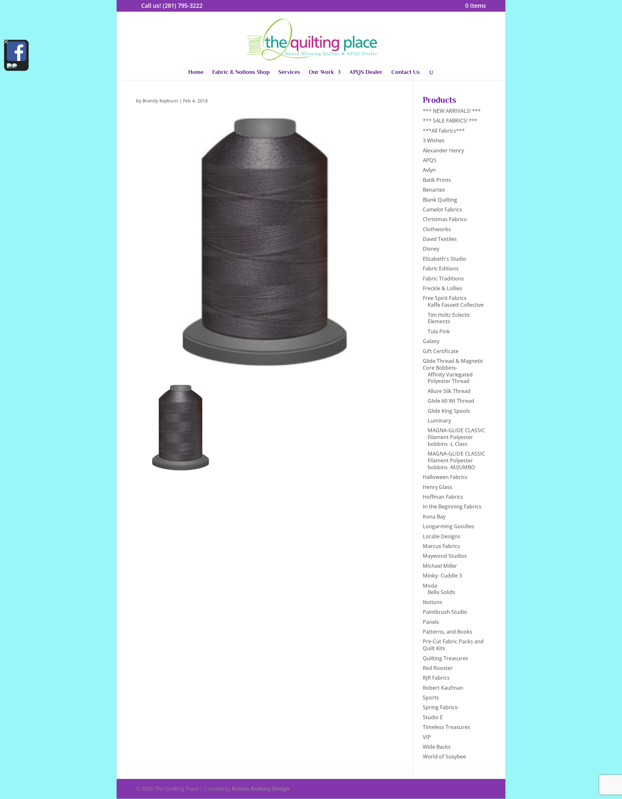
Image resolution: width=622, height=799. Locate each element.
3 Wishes (433, 140)
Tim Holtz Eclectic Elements (449, 318)
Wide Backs (437, 746)
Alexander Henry (443, 150)
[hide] (6, 41)
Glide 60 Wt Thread (451, 400)
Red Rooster (438, 668)
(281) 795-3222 (182, 5)
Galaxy (431, 341)
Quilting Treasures (445, 658)
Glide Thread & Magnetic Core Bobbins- (453, 364)
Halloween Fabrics (445, 477)
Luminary (439, 420)
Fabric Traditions (443, 278)
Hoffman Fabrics (443, 496)
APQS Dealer (366, 72)
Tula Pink (439, 331)
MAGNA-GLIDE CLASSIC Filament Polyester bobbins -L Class (456, 437)
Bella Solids (441, 592)
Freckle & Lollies (442, 288)
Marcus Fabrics (441, 546)
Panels (431, 622)
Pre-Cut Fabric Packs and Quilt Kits (453, 645)
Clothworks (437, 229)
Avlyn (429, 169)
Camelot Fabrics (442, 209)
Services (289, 72)
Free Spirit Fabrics (444, 298)
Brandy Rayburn (160, 101)
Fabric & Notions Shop (241, 72)
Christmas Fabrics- (445, 219)
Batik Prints (437, 180)
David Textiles (440, 239)
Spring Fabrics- (441, 707)
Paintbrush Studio (445, 611)
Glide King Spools (449, 410)
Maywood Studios (445, 555)
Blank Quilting (440, 199)
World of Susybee (444, 756)
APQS (429, 160)
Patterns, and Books (447, 631)
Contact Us (405, 72)
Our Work (321, 72)
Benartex (434, 189)
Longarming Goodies (448, 526)
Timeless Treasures (446, 727)
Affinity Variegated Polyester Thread (450, 378)
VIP (427, 737)
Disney (431, 248)
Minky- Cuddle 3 (442, 575)
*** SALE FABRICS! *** (450, 120)
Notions (432, 602)
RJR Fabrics (436, 677)
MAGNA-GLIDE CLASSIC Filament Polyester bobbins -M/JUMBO (456, 460)
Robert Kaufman (443, 687)
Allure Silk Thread (449, 391)
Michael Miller (440, 565)
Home (195, 72)
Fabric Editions (441, 268)
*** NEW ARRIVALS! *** (452, 110)
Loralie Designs (441, 536)
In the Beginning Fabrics (452, 506)
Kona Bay (434, 516)
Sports (431, 697)
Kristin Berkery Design (261, 788)
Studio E (433, 717)
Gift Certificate (440, 351)
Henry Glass (437, 487)
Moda (430, 585)
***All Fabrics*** (444, 130)
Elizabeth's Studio (444, 258)
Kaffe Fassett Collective (456, 304)
